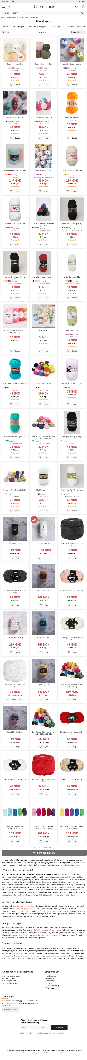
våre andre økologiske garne (43, 935)
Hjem (3, 17)
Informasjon (81, 1)
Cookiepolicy (50, 981)
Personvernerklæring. (59, 1033)
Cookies (49, 983)
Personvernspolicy (52, 986)
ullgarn (30, 953)
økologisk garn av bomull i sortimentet (47, 930)
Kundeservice (51, 976)
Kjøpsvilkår (50, 978)
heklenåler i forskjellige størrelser (24, 909)
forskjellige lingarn (18, 953)
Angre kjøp (50, 988)
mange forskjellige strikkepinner (23, 906)
